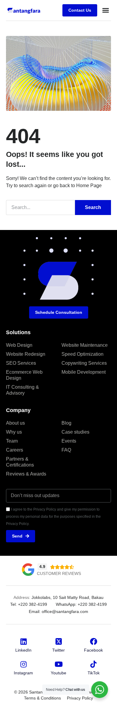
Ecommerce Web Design (24, 375)
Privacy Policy (80, 698)
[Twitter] (58, 641)
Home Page (89, 185)
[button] (105, 10)
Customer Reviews (59, 573)
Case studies (75, 432)
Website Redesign (25, 354)
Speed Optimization (83, 354)
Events (69, 440)
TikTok (94, 672)
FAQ (66, 449)
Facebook (93, 650)
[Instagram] (23, 664)
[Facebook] (93, 641)
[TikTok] (93, 664)
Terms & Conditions (42, 698)
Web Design (19, 345)
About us (15, 423)
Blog (66, 423)
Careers (14, 449)
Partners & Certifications (20, 461)
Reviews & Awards (26, 473)
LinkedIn (23, 650)
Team (12, 440)
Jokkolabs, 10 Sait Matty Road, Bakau (68, 597)
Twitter (58, 650)
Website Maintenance (85, 345)
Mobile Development (84, 372)
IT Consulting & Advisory (22, 390)
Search (93, 207)
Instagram (23, 672)
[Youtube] (58, 664)
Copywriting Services (84, 363)
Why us (14, 432)
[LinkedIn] (23, 641)
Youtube (58, 672)
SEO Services (21, 363)
